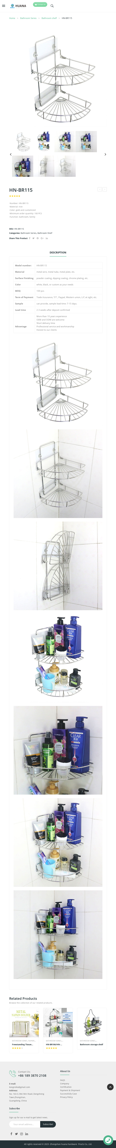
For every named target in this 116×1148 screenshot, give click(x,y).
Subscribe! (48, 1124)
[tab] (58, 253)
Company (64, 1083)
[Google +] (42, 238)
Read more (18, 1048)
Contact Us (41, 4)
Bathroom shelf (49, 18)
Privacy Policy (66, 1097)
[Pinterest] (38, 238)
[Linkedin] (26, 1133)
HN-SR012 (100, 189)
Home (12, 18)
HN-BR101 (105, 189)
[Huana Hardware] (16, 5)
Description (58, 252)
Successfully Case (68, 1093)
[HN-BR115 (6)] (65, 141)
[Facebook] (29, 238)
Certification (66, 1087)
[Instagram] (21, 1133)
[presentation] (9, 1030)
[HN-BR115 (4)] (43, 141)
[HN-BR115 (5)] (22, 166)
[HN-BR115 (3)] (43, 166)
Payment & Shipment (70, 1090)
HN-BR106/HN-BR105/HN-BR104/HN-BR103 (56, 1044)
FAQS (62, 1080)
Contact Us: (24, 1071)
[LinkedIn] (47, 238)
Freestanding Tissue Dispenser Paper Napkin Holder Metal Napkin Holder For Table (24, 1044)
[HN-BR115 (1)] (58, 78)
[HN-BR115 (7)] (86, 141)
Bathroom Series (28, 18)
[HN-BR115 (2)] (65, 166)
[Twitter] (33, 238)
